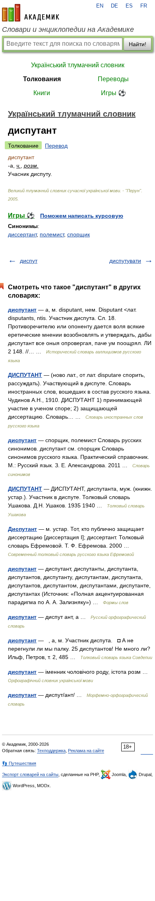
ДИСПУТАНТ (25, 375)
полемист (52, 234)
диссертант (22, 234)
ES (129, 6)
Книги (41, 93)
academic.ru (30, 12)
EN (99, 6)
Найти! (137, 44)
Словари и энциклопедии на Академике (68, 29)
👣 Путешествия (19, 763)
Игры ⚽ (113, 93)
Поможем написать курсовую (81, 216)
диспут (28, 260)
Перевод (56, 145)
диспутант (22, 309)
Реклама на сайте (86, 750)
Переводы (113, 79)
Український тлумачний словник (77, 65)
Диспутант (22, 529)
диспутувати (125, 260)
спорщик (78, 234)
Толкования (42, 79)
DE (114, 6)
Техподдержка (51, 750)
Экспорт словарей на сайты (30, 774)
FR (143, 6)
